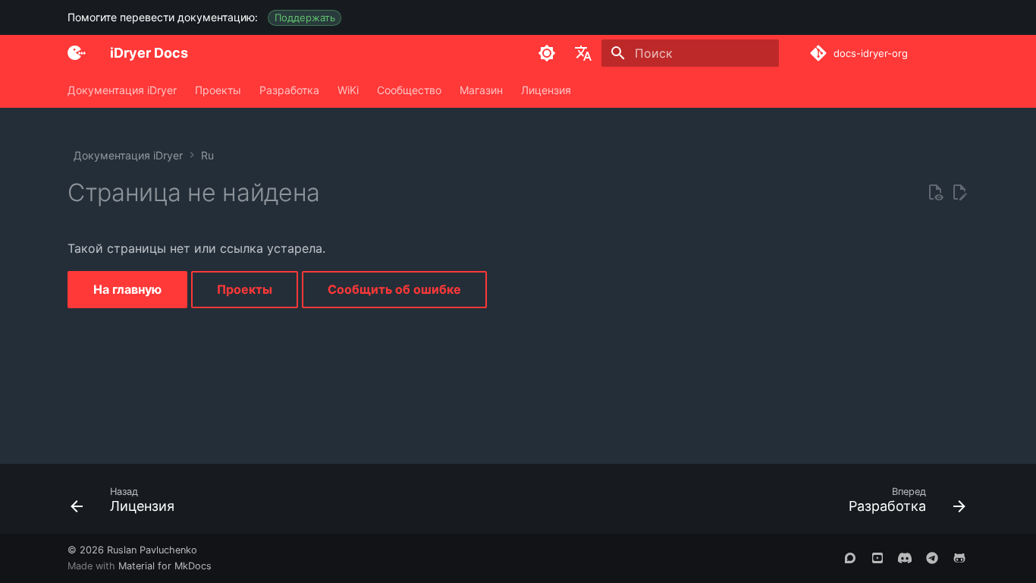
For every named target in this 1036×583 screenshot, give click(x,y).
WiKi (348, 90)
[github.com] (959, 558)
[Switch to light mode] (547, 53)
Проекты (218, 90)
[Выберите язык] (583, 53)
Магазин (481, 90)
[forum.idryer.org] (850, 558)
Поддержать (305, 17)
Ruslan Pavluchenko (152, 550)
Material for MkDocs (165, 566)
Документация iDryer (122, 90)
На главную (127, 289)
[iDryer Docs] (76, 53)
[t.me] (932, 558)
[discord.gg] (905, 558)
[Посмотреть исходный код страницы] (935, 193)
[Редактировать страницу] (959, 193)
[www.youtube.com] (877, 558)
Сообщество (409, 90)
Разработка (289, 90)
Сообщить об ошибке (394, 289)
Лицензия (546, 90)
